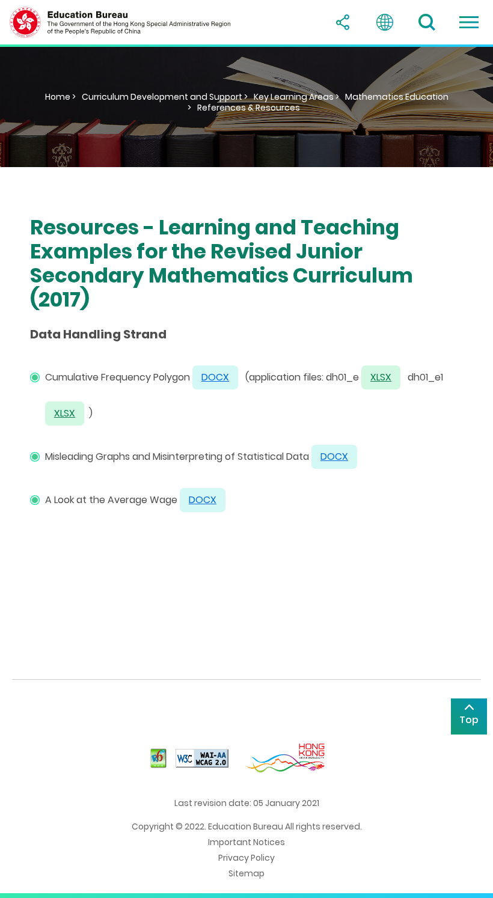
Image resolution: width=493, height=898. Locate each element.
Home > (60, 97)
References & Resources (248, 108)
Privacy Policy (246, 858)
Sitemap (246, 873)
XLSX (380, 377)
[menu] (469, 22)
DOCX (202, 500)
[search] (427, 22)
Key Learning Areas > (296, 97)
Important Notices (246, 842)
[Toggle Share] (343, 22)
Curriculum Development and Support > (165, 97)
